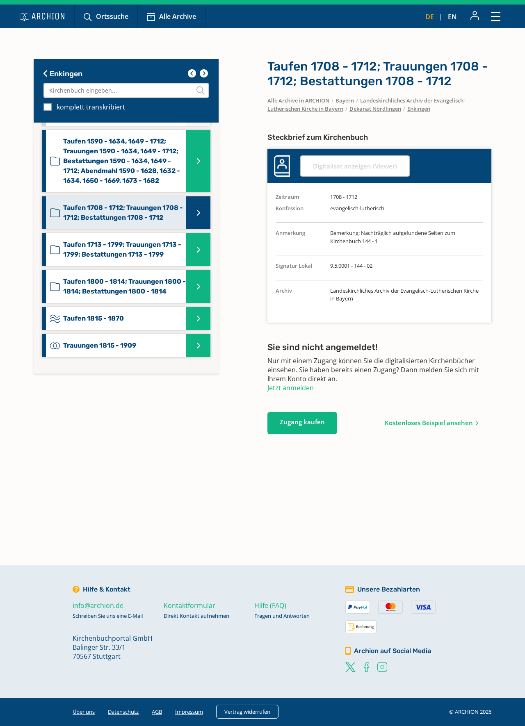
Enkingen (65, 73)
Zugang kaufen (302, 422)
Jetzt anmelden (290, 387)
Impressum (189, 711)
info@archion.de (98, 605)
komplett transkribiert (91, 107)
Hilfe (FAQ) (270, 605)
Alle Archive (177, 16)
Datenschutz (123, 711)
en (452, 16)
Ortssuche (112, 16)
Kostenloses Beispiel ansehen (429, 423)
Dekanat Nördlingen (375, 108)
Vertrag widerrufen (247, 711)
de (429, 16)
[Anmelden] (474, 16)
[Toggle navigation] (495, 16)
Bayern (345, 100)
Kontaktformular (189, 605)
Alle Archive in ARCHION (298, 100)
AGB (157, 711)
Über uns (84, 711)
